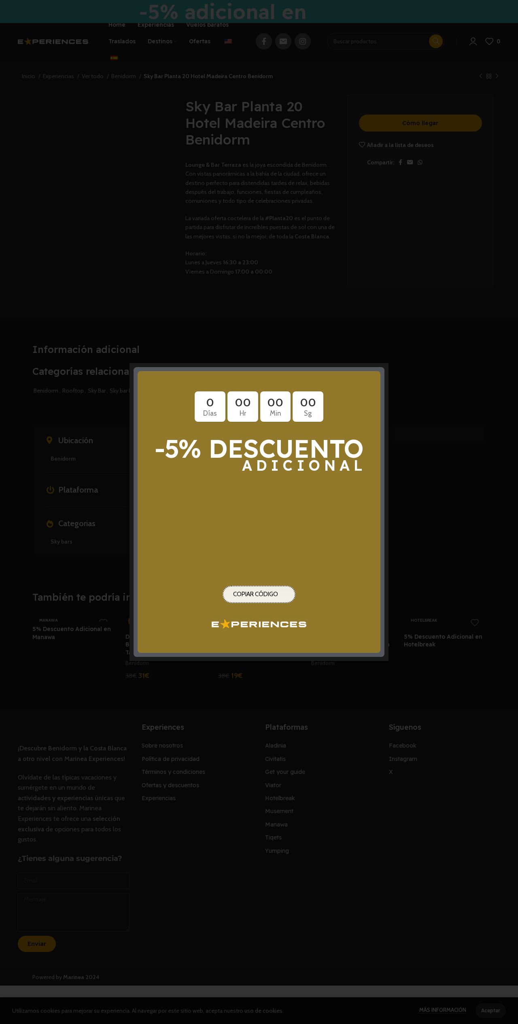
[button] (378, 374)
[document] (259, 512)
